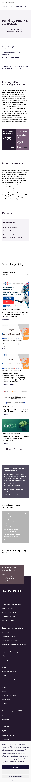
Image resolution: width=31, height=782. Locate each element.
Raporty (4, 675)
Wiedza (4, 667)
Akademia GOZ (7, 727)
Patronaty (5, 660)
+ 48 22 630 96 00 (9, 579)
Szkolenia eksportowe (8, 620)
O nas (4, 687)
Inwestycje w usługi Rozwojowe (12, 506)
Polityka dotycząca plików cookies (13, 780)
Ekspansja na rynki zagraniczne (12, 604)
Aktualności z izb (6, 739)
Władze (4, 691)
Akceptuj (15, 767)
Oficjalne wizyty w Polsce (9, 616)
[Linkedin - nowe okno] (14, 591)
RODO (23, 780)
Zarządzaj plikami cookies (16, 776)
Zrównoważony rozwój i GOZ (12, 711)
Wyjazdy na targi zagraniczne (10, 612)
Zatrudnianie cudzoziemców (10, 640)
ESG (3, 715)
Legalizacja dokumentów (9, 636)
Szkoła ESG (5, 719)
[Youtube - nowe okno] (19, 591)
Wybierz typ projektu (8, 273)
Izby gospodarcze (8, 735)
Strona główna (5, 6)
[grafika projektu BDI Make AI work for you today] (15, 294)
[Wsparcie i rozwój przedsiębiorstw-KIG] (15, 332)
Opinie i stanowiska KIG (8, 679)
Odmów (15, 772)
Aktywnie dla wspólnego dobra (14, 551)
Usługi (11, 6)
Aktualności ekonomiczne (9, 671)
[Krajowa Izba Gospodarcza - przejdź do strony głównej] (8, 2)
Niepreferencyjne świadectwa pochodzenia (14, 644)
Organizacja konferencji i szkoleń (13, 652)
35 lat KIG (4, 703)
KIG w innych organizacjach (9, 695)
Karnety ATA (5, 632)
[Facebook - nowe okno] (4, 591)
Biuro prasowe (6, 699)
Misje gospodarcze (7, 608)
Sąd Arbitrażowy (8, 731)
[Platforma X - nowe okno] (9, 591)
